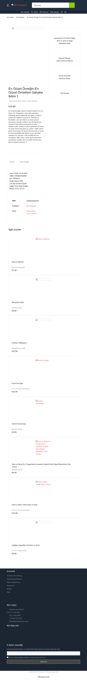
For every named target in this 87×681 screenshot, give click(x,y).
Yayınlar (6, 29)
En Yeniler (7, 40)
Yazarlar (6, 24)
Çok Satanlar (8, 35)
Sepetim (6, 57)
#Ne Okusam (8, 46)
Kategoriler (7, 18)
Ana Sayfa (7, 13)
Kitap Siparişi (8, 51)
